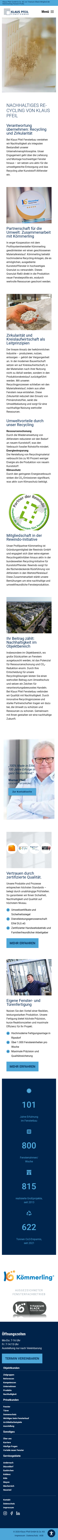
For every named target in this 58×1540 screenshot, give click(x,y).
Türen (6, 1410)
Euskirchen (8, 1470)
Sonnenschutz (9, 1414)
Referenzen (8, 1378)
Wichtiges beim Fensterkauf (16, 1418)
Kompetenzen (9, 1382)
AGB (41, 1535)
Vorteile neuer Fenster (13, 1450)
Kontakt (6, 1500)
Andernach (8, 1462)
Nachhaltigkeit (9, 1394)
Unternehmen (9, 1386)
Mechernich (8, 1486)
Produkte (7, 1390)
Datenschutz (9, 1503)
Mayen (6, 1482)
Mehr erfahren (22, 943)
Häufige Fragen (10, 1446)
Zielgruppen (8, 1375)
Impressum (8, 1507)
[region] (29, 49)
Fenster (6, 1406)
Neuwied (7, 1490)
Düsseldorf (8, 1466)
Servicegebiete (12, 1456)
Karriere (7, 1442)
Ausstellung (8, 1426)
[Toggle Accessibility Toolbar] (51, 1533)
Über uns (7, 1438)
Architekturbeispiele (12, 1422)
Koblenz (7, 1474)
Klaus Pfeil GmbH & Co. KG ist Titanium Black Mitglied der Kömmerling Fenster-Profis (26, 3)
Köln (5, 1478)
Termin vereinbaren (22, 1358)
